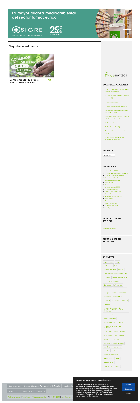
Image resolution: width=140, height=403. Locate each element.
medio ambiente (110, 319)
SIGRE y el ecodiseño (111, 205)
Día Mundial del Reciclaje (112, 127)
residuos (114, 351)
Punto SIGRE (108, 335)
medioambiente (109, 322)
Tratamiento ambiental (112, 366)
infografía (107, 304)
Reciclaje (116, 339)
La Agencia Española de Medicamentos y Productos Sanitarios (113, 309)
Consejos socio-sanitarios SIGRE (114, 175)
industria (107, 300)
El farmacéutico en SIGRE (112, 180)
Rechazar (128, 389)
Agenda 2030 (108, 262)
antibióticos (108, 266)
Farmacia (122, 293)
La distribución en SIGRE (112, 187)
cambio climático (110, 270)
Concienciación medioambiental (115, 273)
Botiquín (117, 266)
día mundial (118, 285)
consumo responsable (112, 281)
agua (117, 262)
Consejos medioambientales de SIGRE (116, 173)
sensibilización (109, 358)
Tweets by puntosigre (109, 228)
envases (114, 293)
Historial (107, 185)
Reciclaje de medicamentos (114, 343)
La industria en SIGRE (111, 189)
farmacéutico (117, 296)
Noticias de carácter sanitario (113, 196)
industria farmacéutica (120, 300)
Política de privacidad (39, 397)
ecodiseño (107, 289)
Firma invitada (109, 182)
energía (106, 293)
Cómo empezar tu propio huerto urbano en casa (24, 81)
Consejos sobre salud (119, 277)
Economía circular (120, 289)
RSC (106, 201)
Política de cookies (14, 397)
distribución (108, 285)
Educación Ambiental (111, 178)
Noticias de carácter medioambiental (115, 194)
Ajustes (128, 394)
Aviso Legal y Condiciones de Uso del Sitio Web (27, 391)
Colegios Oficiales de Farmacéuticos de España (42, 386)
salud (121, 351)
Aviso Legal (26, 397)
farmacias (107, 296)
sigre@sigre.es (66, 397)
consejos (107, 277)
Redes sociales (109, 198)
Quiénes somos (14, 386)
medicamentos (109, 315)
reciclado (107, 339)
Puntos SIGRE (119, 335)
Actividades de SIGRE (111, 171)
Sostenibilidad (109, 362)
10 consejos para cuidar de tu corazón (116, 106)
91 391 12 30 (55, 397)
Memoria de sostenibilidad (113, 192)
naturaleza (121, 322)
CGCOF (121, 270)
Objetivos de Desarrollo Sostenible (112, 327)
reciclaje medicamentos (112, 347)
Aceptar (128, 384)
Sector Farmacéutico (111, 203)
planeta (122, 331)
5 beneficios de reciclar (111, 102)
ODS (105, 331)
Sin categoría (109, 208)
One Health (113, 331)
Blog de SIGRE (19, 4)
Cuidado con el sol (110, 123)
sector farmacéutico (111, 354)
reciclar (106, 351)
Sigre (118, 358)
